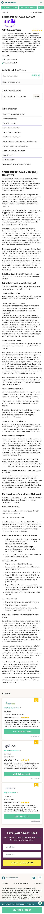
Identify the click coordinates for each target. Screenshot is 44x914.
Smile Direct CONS (9, 160)
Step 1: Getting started (10, 118)
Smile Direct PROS (8, 155)
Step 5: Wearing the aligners (12, 137)
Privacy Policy (38, 883)
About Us (5, 883)
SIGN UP (22, 863)
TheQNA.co (30, 904)
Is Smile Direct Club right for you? (14, 114)
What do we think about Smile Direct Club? (17, 164)
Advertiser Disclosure (36, 12)
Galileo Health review (11, 750)
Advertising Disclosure (21, 883)
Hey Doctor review (10, 792)
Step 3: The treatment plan (11, 128)
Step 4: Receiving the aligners (12, 132)
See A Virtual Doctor (10, 8)
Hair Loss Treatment (28, 8)
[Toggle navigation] (41, 2)
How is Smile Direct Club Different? (14, 150)
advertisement (35, 736)
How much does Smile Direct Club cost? (16, 146)
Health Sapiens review (11, 708)
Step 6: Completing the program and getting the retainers (20, 141)
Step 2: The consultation (10, 123)
